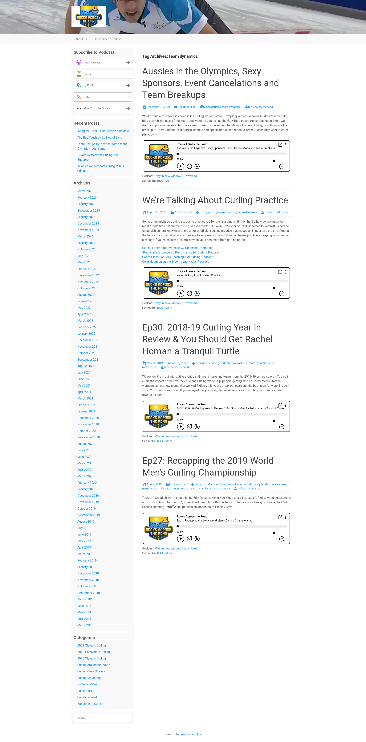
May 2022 (84, 308)
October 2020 (86, 431)
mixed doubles (212, 106)
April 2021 (84, 392)
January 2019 (86, 567)
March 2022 (85, 320)
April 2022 (84, 314)
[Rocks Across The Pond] (88, 16)
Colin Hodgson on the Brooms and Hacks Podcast (175, 261)
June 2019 (84, 534)
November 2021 (88, 346)
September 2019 (88, 515)
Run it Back (84, 691)
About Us (81, 39)
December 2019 (88, 495)
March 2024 (85, 236)
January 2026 (86, 204)
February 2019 (87, 560)
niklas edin (165, 488)
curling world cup (221, 363)
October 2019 (86, 508)
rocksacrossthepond (260, 106)
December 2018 (88, 573)
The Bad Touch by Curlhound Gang (99, 137)
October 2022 (86, 288)
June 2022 (84, 301)
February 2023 (87, 269)
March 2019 (85, 554)
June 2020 (84, 457)
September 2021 (88, 359)
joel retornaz (250, 484)
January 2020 (86, 489)
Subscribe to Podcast (108, 39)
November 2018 (88, 580)
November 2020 (88, 424)
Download (190, 176)
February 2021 (87, 405)
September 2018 (88, 593)
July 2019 (84, 528)
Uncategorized (187, 106)
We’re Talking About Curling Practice (215, 200)
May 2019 (84, 541)
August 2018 (85, 599)
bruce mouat (202, 484)
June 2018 (84, 606)
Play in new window (168, 176)
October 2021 (86, 353)
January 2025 (86, 217)
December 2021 (88, 340)
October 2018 (86, 586)
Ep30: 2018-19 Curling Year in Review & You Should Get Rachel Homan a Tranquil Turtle (207, 339)
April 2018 (84, 619)
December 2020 (88, 418)
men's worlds (150, 488)
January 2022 (86, 333)
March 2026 (85, 191)
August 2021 (85, 366)
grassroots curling (226, 212)
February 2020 (87, 483)
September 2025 (88, 210)
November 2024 (88, 230)
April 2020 (84, 470)
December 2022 (88, 275)
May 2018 (84, 612)
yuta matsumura (220, 488)
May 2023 (84, 262)
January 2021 (86, 411)
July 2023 (84, 256)
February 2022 (87, 327)
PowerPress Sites (190, 734)
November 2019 (88, 502)
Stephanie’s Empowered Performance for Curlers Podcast (180, 252)
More (168, 181)
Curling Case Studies (91, 671)
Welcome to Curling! (90, 704)
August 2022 (85, 295)
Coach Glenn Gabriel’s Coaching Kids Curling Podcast (177, 257)
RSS (160, 181)
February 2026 (87, 197)
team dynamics (231, 106)
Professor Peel (183, 212)
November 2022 (88, 282)
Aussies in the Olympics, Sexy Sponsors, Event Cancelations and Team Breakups (210, 83)
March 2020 (85, 476)
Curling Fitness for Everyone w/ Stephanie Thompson (177, 248)
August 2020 (85, 444)
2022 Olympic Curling (91, 645)
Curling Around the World (93, 665)
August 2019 (85, 521)
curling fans (203, 363)
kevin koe (280, 484)
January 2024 (86, 243)
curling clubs (207, 212)
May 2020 (84, 463)
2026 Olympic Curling (91, 658)
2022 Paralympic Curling (93, 652)
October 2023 (86, 249)
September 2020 (88, 437)
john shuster (266, 484)
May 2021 (84, 385)
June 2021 (84, 379)
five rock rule (240, 363)
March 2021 (85, 398)
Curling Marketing (89, 678)
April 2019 (84, 547)
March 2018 (85, 625)
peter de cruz (181, 488)
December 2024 (88, 223)
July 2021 (84, 372)
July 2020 (84, 450)
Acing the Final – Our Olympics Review (103, 131)
